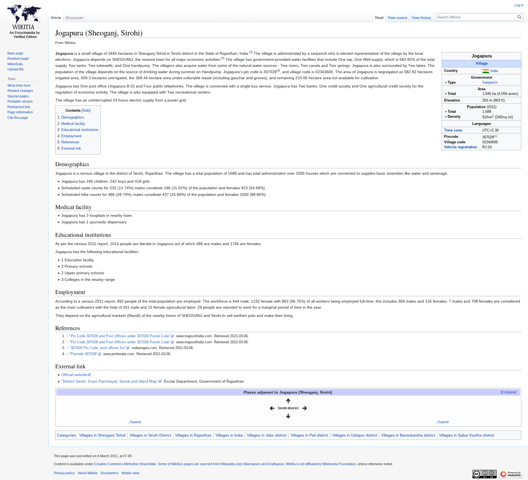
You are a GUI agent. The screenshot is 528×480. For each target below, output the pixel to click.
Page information (20, 112)
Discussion (74, 18)
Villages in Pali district (309, 435)
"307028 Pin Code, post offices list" (97, 348)
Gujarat (135, 422)
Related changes (20, 91)
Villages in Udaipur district (354, 435)
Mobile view (130, 473)
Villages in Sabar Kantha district (466, 435)
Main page (15, 53)
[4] (278, 70)
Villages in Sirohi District (150, 435)
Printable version (20, 101)
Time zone (453, 130)
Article (56, 18)
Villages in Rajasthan (193, 435)
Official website (74, 374)
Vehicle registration (460, 147)
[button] (509, 392)
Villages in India (229, 435)
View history (421, 18)
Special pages (18, 96)
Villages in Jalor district (267, 435)
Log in (519, 5)
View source (397, 18)
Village (482, 63)
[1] (495, 136)
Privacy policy (64, 473)
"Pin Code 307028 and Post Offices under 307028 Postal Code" (119, 336)
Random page (18, 59)
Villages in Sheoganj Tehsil (102, 435)
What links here (19, 85)
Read (379, 18)
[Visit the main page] (24, 22)
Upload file (15, 69)
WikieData (15, 64)
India (494, 71)
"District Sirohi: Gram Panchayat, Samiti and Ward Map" (109, 381)
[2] (250, 52)
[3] (222, 58)
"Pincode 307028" (83, 354)
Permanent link (18, 107)
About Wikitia (87, 473)
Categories (66, 435)
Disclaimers (109, 473)
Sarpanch (489, 82)
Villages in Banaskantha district (408, 435)
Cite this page (17, 118)
